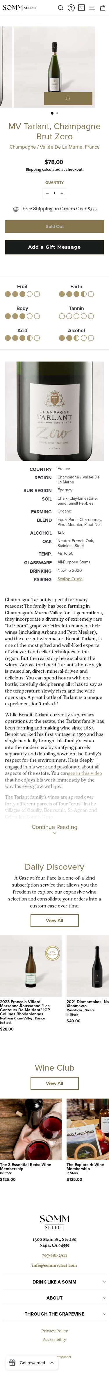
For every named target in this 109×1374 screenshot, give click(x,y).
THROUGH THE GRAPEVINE (54, 1314)
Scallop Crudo (70, 579)
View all (54, 920)
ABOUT (54, 1298)
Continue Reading (54, 827)
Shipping (33, 169)
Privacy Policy (54, 1331)
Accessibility (54, 1340)
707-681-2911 (54, 1256)
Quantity (54, 182)
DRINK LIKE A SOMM (54, 1282)
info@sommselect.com (54, 1265)
